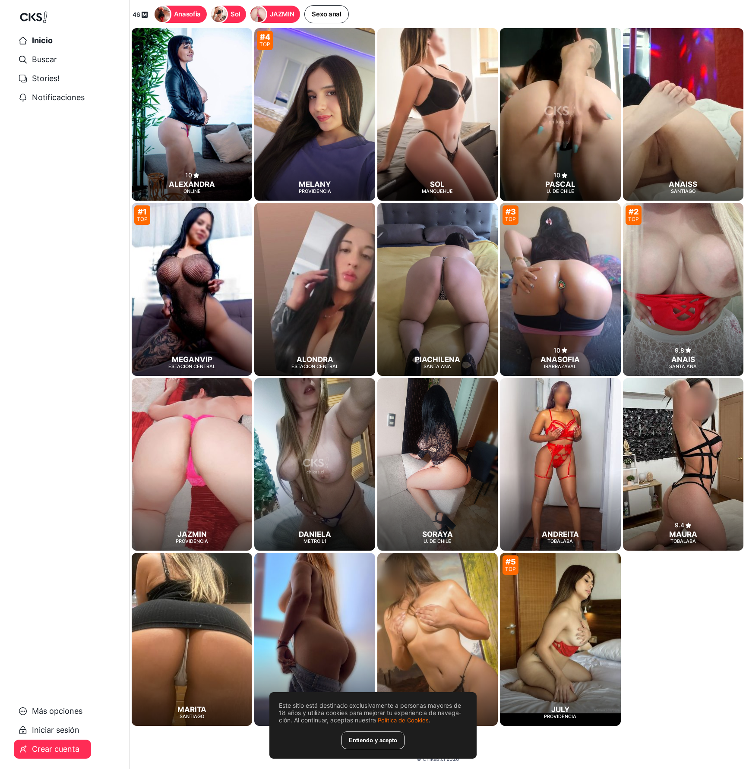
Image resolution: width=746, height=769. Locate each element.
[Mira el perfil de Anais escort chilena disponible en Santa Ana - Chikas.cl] (683, 289)
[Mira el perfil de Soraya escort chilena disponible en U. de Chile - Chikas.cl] (437, 464)
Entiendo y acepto (373, 740)
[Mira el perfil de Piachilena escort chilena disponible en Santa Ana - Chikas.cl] (437, 289)
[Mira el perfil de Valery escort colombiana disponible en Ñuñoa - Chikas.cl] (314, 639)
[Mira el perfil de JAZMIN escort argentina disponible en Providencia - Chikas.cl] (192, 464)
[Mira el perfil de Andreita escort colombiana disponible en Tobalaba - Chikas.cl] (560, 464)
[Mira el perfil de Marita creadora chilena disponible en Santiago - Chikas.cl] (192, 639)
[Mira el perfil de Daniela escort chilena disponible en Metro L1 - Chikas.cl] (314, 464)
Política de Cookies (403, 720)
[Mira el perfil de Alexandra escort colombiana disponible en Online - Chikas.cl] (192, 114)
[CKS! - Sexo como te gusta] (64, 20)
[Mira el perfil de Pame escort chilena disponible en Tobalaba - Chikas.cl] (437, 639)
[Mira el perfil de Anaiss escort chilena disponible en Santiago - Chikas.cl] (683, 114)
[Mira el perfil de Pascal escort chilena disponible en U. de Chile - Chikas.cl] (560, 114)
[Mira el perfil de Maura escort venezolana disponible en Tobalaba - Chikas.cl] (683, 464)
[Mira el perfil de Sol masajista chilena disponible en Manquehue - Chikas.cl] (437, 114)
